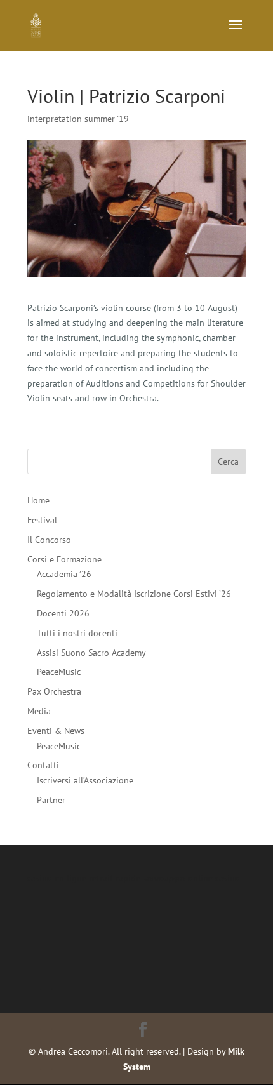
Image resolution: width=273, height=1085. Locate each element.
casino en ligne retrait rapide (83, 878)
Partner (51, 800)
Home (38, 500)
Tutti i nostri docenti (77, 633)
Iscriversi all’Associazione (85, 780)
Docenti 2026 (63, 613)
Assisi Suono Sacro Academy (91, 652)
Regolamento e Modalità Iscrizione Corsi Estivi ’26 (134, 593)
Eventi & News (55, 730)
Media (39, 711)
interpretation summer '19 (78, 118)
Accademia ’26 (64, 574)
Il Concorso (49, 539)
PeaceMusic (59, 671)
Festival (42, 520)
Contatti (43, 765)
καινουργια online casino (191, 878)
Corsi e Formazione (64, 559)
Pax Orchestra (54, 691)
